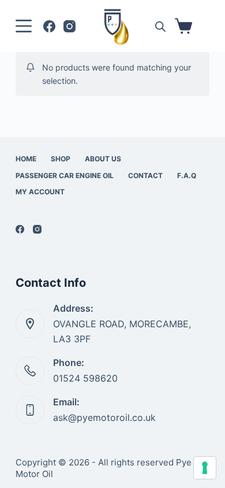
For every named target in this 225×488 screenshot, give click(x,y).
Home (26, 158)
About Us (103, 158)
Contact (145, 175)
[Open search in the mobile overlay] (160, 26)
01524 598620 (85, 378)
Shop (60, 158)
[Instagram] (69, 26)
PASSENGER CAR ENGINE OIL (65, 175)
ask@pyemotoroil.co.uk (104, 417)
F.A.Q (186, 175)
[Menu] (24, 26)
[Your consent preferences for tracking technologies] (205, 468)
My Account (40, 191)
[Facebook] (49, 26)
